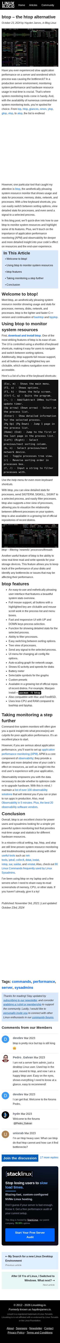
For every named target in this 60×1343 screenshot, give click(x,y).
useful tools (8, 855)
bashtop (39, 317)
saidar (17, 864)
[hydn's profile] (6, 1115)
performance (44, 981)
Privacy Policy (16, 1332)
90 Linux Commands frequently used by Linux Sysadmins (30, 868)
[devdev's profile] (6, 1039)
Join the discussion (20, 1158)
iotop (5, 864)
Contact (48, 1328)
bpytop (54, 317)
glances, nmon (37, 109)
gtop (4, 113)
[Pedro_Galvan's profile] (6, 1058)
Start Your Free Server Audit (30, 1235)
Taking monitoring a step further (25, 278)
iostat (35, 859)
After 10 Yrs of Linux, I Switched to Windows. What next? (33, 1280)
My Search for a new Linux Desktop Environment (29, 1260)
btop (17, 188)
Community (48, 5)
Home (21, 5)
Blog (47, 22)
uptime (22, 1223)
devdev (18, 1038)
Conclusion (13, 284)
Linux (53, 22)
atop (19, 113)
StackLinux (32, 1220)
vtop (10, 113)
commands (21, 981)
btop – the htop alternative (29, 17)
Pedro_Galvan (23, 1057)
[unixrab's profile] (6, 1134)
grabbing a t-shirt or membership (22, 1004)
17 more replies (49, 1157)
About (10, 1328)
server (7, 987)
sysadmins (23, 987)
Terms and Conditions (39, 1332)
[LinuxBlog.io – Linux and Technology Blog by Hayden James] (9, 4)
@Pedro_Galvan (23, 1123)
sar (10, 864)
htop (25, 109)
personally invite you (15, 1013)
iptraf (11, 859)
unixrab (18, 1133)
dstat (28, 859)
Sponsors (21, 1328)
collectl (20, 859)
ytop (50, 109)
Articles (33, 5)
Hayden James (32, 22)
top (19, 109)
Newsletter (35, 1328)
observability (25, 758)
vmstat (31, 864)
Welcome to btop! (16, 258)
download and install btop (24, 335)
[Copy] (55, 383)
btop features (14, 271)
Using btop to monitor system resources (29, 265)
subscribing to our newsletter (20, 1000)
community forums (43, 1017)
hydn (16, 1113)
